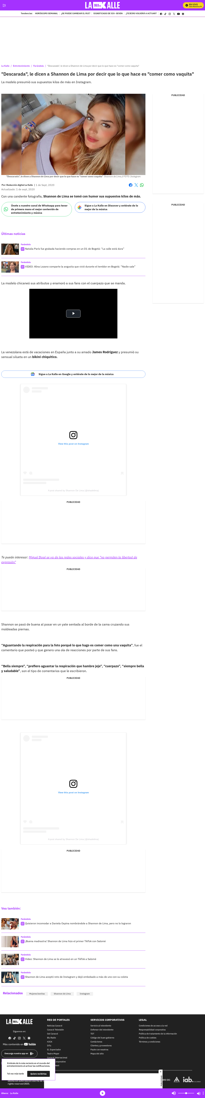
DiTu (49, 1046)
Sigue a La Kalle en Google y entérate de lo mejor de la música (76, 374)
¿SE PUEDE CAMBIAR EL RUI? (75, 13)
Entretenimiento (21, 66)
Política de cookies (147, 1038)
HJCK (49, 1042)
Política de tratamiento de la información (158, 1034)
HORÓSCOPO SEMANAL (46, 13)
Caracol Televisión (55, 1030)
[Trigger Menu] (4, 5)
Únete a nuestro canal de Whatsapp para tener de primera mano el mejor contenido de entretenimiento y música (39, 209)
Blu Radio (51, 1038)
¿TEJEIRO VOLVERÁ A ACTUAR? (141, 13)
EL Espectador (54, 1050)
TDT (92, 1034)
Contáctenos (96, 1042)
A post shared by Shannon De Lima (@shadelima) (73, 490)
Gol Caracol (52, 1034)
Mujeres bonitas (37, 993)
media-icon (102, 1093)
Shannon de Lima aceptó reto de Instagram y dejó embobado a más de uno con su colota (76, 976)
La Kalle (5, 66)
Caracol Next (53, 1066)
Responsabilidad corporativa (152, 1030)
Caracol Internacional (57, 1058)
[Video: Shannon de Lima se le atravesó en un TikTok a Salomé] (10, 959)
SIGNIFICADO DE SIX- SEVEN (108, 13)
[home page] (102, 5)
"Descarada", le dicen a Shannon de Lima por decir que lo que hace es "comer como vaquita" (93, 66)
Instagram (85, 993)
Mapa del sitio (97, 1054)
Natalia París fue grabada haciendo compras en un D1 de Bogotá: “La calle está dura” (74, 248)
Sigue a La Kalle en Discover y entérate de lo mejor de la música (111, 207)
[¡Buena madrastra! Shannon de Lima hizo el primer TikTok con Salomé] (10, 941)
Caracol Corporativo (56, 1062)
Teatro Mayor (53, 1054)
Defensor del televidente (101, 1030)
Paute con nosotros (99, 1050)
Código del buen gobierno (102, 1038)
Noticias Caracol (54, 1026)
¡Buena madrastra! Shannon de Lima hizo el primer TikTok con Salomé (65, 941)
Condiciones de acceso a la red (153, 1026)
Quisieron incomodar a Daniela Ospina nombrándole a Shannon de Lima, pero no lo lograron (78, 923)
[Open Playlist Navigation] (203, 1093)
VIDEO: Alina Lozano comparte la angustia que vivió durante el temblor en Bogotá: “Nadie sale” (80, 266)
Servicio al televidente (100, 1026)
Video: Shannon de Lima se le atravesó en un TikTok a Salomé (60, 959)
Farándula (38, 66)
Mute (174, 1093)
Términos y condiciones (149, 1042)
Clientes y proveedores (101, 1046)
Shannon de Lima (62, 993)
